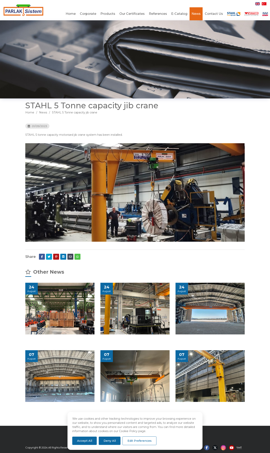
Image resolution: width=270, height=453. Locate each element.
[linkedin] (63, 257)
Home (71, 14)
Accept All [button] (84, 441)
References (158, 14)
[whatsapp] (77, 257)
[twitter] (49, 257)
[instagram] (223, 448)
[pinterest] (56, 257)
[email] (70, 257)
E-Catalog (179, 14)
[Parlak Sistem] (27, 10)
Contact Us (214, 14)
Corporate (88, 14)
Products (107, 14)
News (196, 14)
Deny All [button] (110, 441)
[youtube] (231, 448)
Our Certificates (132, 14)
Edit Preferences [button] (139, 441)
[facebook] (42, 257)
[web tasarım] (238, 447)
